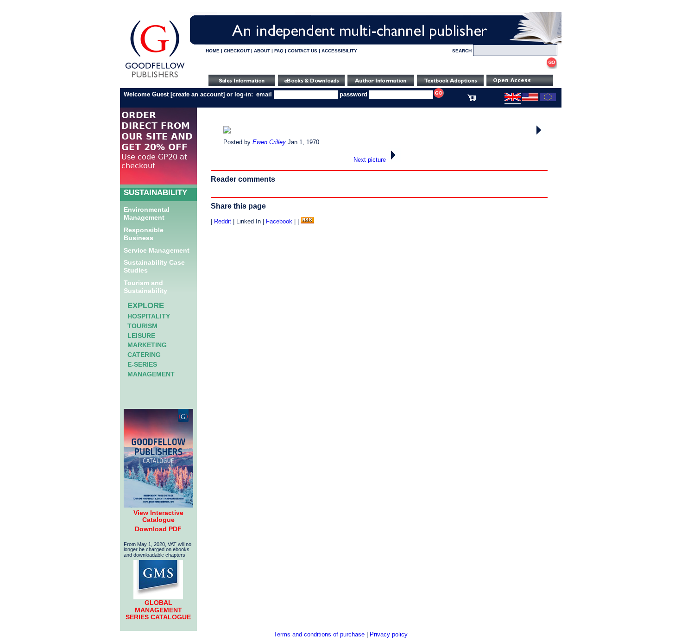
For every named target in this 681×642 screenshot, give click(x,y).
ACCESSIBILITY (339, 50)
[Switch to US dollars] (530, 99)
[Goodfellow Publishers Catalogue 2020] (158, 505)
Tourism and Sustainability (145, 286)
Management (151, 374)
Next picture (370, 159)
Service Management (156, 250)
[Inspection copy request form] (450, 83)
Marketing (147, 345)
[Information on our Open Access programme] (519, 83)
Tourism (142, 326)
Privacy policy (389, 634)
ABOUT (262, 50)
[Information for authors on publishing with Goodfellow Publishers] (380, 83)
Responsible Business (144, 234)
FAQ (279, 50)
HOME (213, 50)
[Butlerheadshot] (539, 134)
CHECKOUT (237, 50)
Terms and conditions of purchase (319, 634)
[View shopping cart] (471, 99)
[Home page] (155, 77)
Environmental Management (147, 213)
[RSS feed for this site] (307, 221)
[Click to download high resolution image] (227, 131)
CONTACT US (302, 50)
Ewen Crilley (269, 142)
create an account (197, 94)
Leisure (141, 335)
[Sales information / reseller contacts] (241, 83)
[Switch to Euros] (548, 99)
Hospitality (148, 316)
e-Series (142, 364)
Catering (144, 354)
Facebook (279, 221)
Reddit (222, 221)
